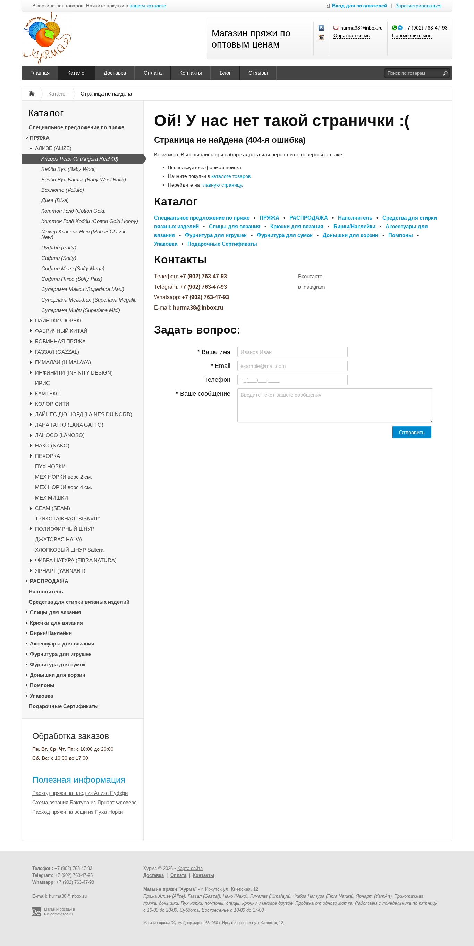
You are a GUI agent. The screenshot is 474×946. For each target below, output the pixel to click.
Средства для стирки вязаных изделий (79, 602)
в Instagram (311, 287)
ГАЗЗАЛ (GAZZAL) (57, 352)
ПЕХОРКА (47, 456)
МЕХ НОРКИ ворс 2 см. (63, 477)
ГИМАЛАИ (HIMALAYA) (63, 362)
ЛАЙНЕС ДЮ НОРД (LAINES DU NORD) (83, 414)
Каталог (76, 73)
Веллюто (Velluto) (62, 190)
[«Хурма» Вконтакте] (322, 28)
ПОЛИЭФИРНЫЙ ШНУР (64, 529)
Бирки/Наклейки (51, 633)
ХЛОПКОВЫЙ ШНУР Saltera (69, 550)
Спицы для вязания (55, 612)
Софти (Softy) (58, 258)
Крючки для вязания (56, 623)
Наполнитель (46, 591)
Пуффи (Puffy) (58, 247)
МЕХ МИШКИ (51, 498)
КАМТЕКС (47, 393)
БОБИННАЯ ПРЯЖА (60, 341)
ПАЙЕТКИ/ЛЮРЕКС (59, 320)
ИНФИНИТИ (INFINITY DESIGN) (74, 373)
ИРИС (42, 383)
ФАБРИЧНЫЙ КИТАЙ (61, 331)
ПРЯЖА (40, 138)
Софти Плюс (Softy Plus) (71, 279)
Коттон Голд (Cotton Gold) (73, 211)
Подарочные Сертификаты (64, 706)
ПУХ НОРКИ (50, 466)
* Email (220, 365)
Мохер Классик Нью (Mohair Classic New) (84, 234)
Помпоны (42, 685)
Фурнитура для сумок (58, 664)
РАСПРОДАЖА (49, 581)
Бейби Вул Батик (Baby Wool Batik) (83, 179)
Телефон (217, 379)
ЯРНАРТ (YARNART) (60, 571)
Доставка (115, 73)
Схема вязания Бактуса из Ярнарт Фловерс (84, 802)
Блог (225, 73)
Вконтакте (310, 276)
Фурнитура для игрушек (61, 654)
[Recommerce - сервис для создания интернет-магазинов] (36, 915)
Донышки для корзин (57, 675)
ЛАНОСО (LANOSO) (60, 435)
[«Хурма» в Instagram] (322, 38)
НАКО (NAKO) (52, 446)
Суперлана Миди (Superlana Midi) (80, 310)
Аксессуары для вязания (62, 644)
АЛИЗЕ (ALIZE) (53, 148)
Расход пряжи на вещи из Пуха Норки (77, 812)
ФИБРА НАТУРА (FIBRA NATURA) (76, 560)
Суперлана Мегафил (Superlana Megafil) (89, 300)
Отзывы (258, 73)
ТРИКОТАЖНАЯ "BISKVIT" (67, 518)
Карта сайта (190, 868)
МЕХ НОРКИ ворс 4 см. (63, 487)
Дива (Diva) (55, 200)
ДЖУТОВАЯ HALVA (58, 539)
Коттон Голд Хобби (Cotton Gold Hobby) (89, 221)
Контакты (190, 73)
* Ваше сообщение (203, 393)
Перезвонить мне (412, 35)
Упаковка (41, 696)
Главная (40, 73)
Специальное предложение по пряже (76, 127)
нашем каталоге (147, 5)
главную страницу (221, 185)
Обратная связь (351, 35)
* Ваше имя (213, 351)
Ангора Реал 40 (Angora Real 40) (79, 159)
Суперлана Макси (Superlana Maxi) (82, 289)
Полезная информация (79, 779)
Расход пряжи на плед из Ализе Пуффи (80, 793)
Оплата (153, 73)
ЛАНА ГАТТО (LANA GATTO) (69, 425)
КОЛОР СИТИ (52, 404)
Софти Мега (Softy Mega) (72, 268)
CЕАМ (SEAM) (52, 508)
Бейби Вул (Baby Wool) (68, 169)
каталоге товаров (231, 176)
